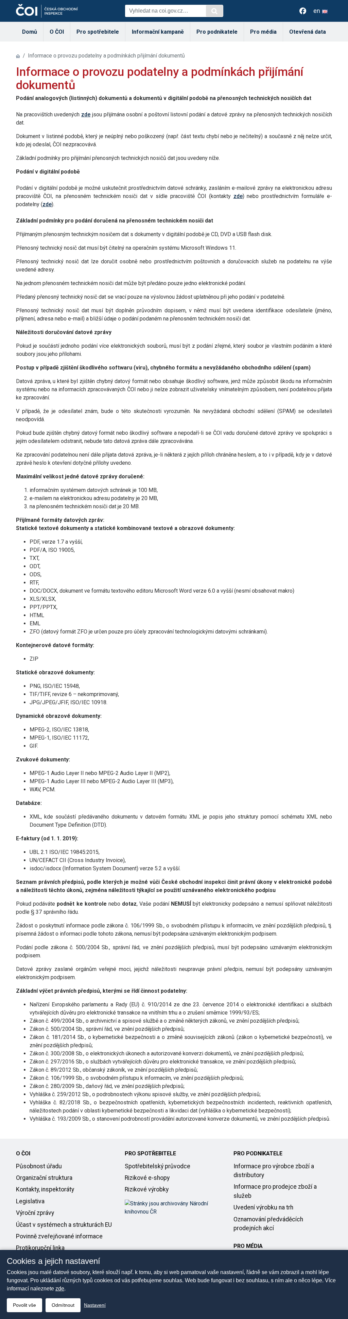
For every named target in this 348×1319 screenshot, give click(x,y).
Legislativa (30, 1201)
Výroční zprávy (35, 1212)
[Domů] (18, 55)
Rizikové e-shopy (147, 1177)
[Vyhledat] (214, 11)
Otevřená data (307, 32)
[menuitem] (30, 32)
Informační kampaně (158, 32)
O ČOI (57, 32)
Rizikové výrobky (147, 1189)
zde (85, 114)
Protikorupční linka (40, 1247)
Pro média (263, 32)
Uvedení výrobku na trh (263, 1207)
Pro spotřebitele (97, 32)
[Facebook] (302, 10)
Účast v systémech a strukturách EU (64, 1224)
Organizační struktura (44, 1177)
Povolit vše (24, 1305)
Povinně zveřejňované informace (59, 1236)
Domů (29, 32)
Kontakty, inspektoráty (45, 1189)
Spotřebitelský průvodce (157, 1166)
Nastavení (95, 1305)
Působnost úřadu (39, 1166)
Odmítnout (63, 1305)
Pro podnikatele (217, 32)
